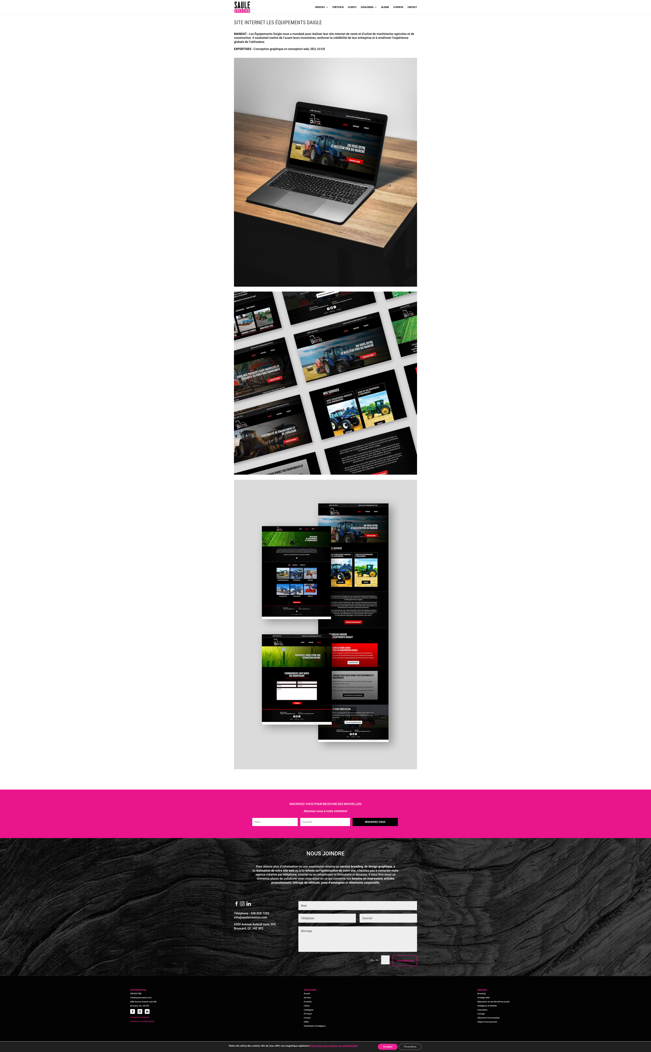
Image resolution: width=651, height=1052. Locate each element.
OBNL (306, 1021)
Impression (482, 1009)
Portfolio (338, 7)
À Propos (308, 1013)
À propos (398, 7)
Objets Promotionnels (487, 1021)
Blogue (385, 7)
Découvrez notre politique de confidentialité (334, 1045)
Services (320, 7)
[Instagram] (242, 904)
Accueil (307, 993)
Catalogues (367, 7)
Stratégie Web (483, 997)
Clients (352, 7)
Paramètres (410, 1046)
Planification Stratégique (315, 1026)
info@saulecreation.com (250, 917)
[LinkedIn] (248, 904)
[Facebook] (236, 904)
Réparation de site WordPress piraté (493, 1001)
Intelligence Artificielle (487, 1005)
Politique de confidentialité (142, 1021)
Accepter (387, 1046)
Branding (481, 993)
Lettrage (481, 1013)
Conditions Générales (139, 1017)
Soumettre (404, 960)
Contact (412, 7)
